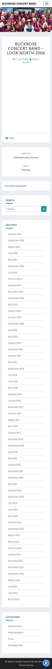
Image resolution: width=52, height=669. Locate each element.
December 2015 (15, 471)
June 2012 (13, 592)
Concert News (15, 626)
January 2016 (14, 464)
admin (35, 59)
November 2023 (15, 291)
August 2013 (14, 535)
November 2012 (15, 567)
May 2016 (12, 458)
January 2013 (14, 554)
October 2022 (14, 317)
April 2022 (13, 336)
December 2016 (15, 439)
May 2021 (12, 362)
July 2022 (12, 330)
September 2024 (16, 266)
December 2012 (15, 560)
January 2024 (14, 285)
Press (11, 138)
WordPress (40, 661)
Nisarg (30, 665)
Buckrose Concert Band (19, 3)
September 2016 (16, 445)
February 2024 (15, 278)
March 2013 (13, 541)
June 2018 (13, 381)
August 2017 (14, 419)
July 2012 (12, 586)
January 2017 (14, 432)
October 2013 (14, 522)
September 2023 (16, 297)
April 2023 (13, 304)
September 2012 (16, 573)
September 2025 (16, 240)
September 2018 (16, 368)
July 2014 (12, 503)
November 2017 (15, 407)
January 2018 (14, 400)
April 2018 (13, 387)
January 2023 (14, 310)
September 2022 (16, 323)
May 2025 (12, 259)
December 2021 (15, 349)
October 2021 (14, 355)
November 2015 (15, 477)
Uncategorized (15, 645)
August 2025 (14, 246)
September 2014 (16, 496)
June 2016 (13, 451)
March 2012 (13, 599)
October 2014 (14, 490)
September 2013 (16, 528)
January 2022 (14, 342)
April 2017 (13, 426)
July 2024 (12, 272)
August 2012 (14, 580)
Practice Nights (15, 632)
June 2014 (13, 509)
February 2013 (15, 548)
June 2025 (13, 253)
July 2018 (12, 375)
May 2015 (12, 483)
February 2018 (15, 394)
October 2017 (14, 413)
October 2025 (14, 234)
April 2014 (13, 516)
